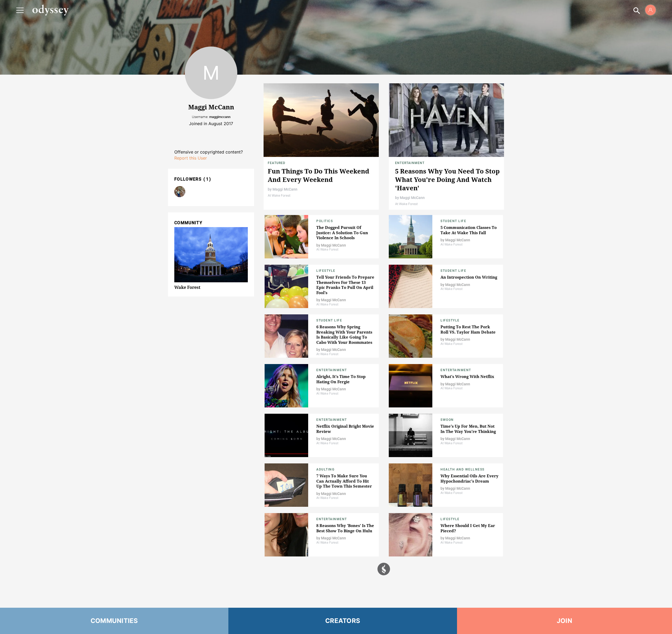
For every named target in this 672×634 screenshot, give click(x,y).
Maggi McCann (284, 189)
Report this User (190, 158)
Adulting (325, 469)
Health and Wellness (462, 469)
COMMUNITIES (114, 621)
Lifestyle (325, 271)
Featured (277, 163)
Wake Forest (187, 287)
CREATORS (342, 621)
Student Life (453, 221)
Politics (324, 221)
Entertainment (410, 163)
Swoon (447, 420)
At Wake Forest (279, 195)
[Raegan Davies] (179, 191)
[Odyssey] (50, 10)
